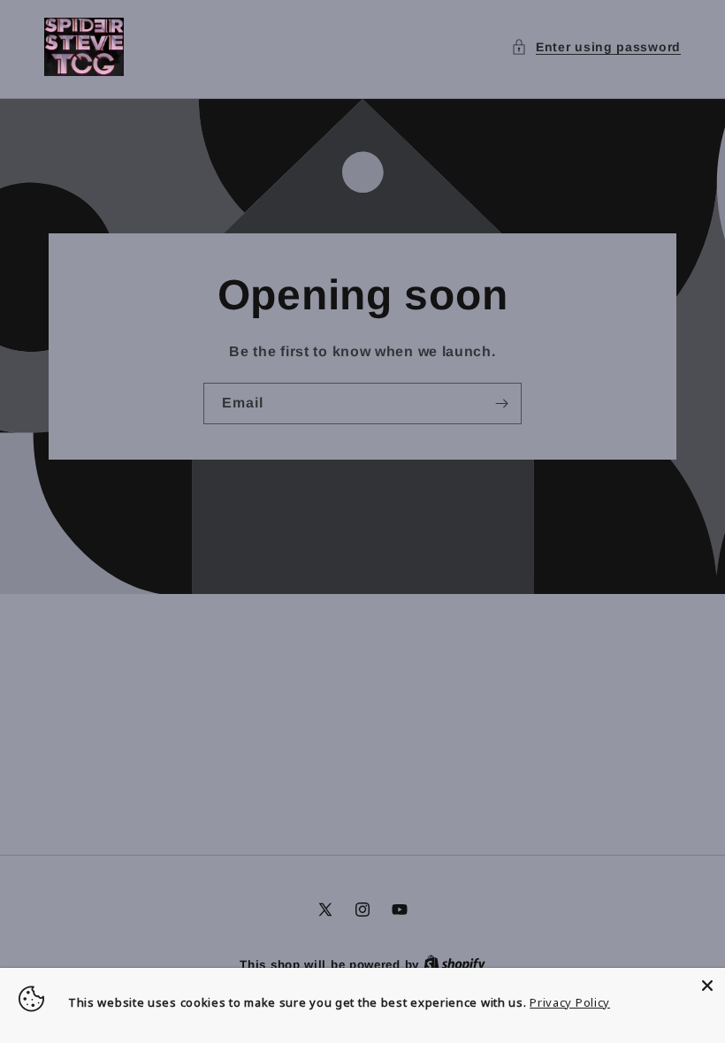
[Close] (707, 985)
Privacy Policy (570, 1002)
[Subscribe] (501, 403)
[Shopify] (454, 964)
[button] (596, 47)
